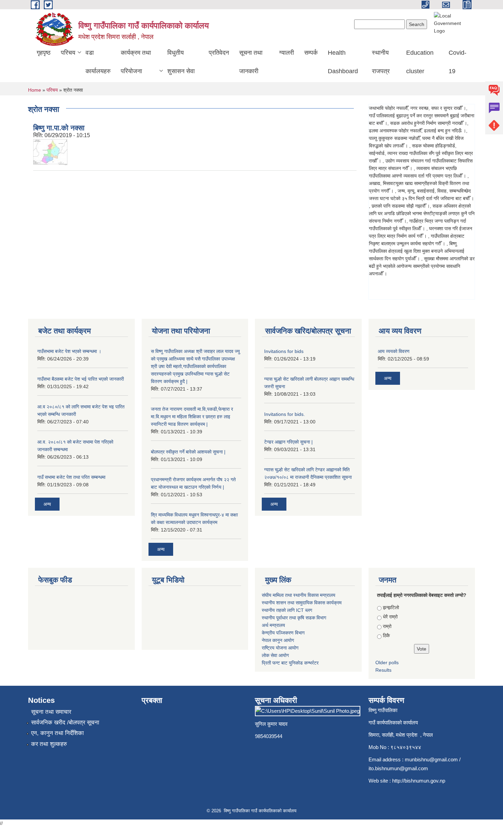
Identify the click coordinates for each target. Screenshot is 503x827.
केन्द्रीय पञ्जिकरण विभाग (283, 632)
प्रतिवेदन (219, 52)
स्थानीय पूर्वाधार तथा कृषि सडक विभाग (294, 617)
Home (34, 90)
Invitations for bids (284, 351)
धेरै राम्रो (390, 616)
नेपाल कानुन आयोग (278, 640)
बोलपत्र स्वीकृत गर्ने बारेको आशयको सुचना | (188, 452)
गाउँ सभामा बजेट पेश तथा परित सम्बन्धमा (71, 477)
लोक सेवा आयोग (275, 655)
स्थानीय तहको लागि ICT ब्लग (287, 610)
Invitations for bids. (284, 414)
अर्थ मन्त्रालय (273, 625)
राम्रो (387, 626)
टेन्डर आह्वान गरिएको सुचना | (288, 442)
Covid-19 (457, 62)
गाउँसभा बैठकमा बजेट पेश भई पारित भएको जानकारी (80, 379)
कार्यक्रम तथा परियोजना (136, 62)
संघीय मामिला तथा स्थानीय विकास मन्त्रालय (298, 595)
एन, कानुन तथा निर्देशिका (57, 733)
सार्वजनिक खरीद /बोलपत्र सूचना (65, 722)
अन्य (47, 504)
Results (383, 670)
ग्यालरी (286, 52)
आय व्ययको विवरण (394, 351)
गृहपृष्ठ (44, 52)
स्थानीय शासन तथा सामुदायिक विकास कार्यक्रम (301, 602)
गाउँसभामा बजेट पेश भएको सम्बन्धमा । (69, 351)
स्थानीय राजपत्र (381, 62)
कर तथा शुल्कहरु (49, 744)
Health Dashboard (343, 62)
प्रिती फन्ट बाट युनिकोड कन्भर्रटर (290, 663)
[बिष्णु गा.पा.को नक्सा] (50, 152)
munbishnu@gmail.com (431, 759)
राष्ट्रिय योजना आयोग (280, 648)
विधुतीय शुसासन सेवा (181, 62)
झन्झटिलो (391, 607)
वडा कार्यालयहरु (98, 62)
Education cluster (420, 62)
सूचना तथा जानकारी (250, 62)
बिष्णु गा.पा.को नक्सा (59, 128)
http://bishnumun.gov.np (418, 781)
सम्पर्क (311, 52)
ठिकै (386, 635)
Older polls (387, 662)
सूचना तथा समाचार (51, 712)
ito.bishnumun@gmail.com (398, 768)
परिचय (68, 52)
